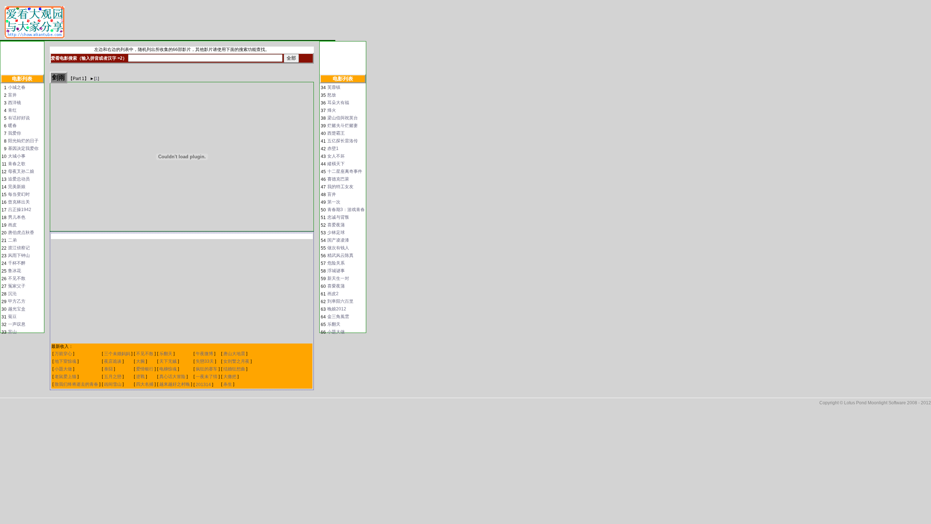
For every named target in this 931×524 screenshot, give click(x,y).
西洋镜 (14, 102)
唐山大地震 (234, 353)
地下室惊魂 (65, 361)
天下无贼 (168, 361)
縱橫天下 (336, 163)
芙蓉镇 (333, 87)
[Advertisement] (201, 22)
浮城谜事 (336, 270)
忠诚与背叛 (338, 217)
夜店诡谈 (112, 361)
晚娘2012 (336, 308)
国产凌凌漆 (338, 240)
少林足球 (336, 232)
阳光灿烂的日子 (23, 140)
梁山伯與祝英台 (342, 117)
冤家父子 (16, 286)
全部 (291, 58)
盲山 (12, 331)
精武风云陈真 (340, 255)
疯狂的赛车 (206, 369)
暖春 (12, 125)
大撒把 (229, 376)
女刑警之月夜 (236, 361)
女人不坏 (336, 156)
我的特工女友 (340, 186)
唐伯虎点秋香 (21, 232)
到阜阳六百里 (340, 301)
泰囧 (108, 369)
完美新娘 (16, 186)
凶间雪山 (112, 384)
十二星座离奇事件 (344, 171)
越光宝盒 (16, 308)
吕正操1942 (19, 209)
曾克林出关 (19, 202)
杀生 (227, 384)
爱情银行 (144, 369)
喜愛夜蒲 (336, 286)
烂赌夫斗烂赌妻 (342, 125)
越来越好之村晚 (174, 384)
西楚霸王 (336, 133)
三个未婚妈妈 (117, 353)
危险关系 (336, 263)
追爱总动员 (19, 179)
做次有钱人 (338, 247)
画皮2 (333, 293)
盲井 (12, 95)
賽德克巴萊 (338, 179)
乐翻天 (165, 353)
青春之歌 (16, 163)
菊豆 (12, 316)
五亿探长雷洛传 (342, 140)
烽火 (331, 110)
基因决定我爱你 (23, 148)
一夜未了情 (206, 376)
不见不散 (16, 278)
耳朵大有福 (338, 102)
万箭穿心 (63, 353)
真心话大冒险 (172, 376)
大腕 (140, 361)
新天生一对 (338, 278)
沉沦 (12, 293)
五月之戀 (112, 376)
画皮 (12, 224)
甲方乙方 (16, 301)
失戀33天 (205, 361)
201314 (203, 384)
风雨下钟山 (19, 255)
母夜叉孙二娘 (21, 171)
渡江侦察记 (19, 247)
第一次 (333, 202)
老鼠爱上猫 (65, 376)
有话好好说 (19, 117)
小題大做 (63, 369)
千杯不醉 (16, 263)
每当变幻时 (19, 194)
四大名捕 (144, 384)
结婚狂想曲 (234, 369)
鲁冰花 (14, 270)
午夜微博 (204, 353)
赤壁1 (333, 148)
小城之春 (16, 87)
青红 (12, 110)
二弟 (12, 240)
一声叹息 (16, 324)
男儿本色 (16, 217)
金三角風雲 (338, 316)
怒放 (331, 95)
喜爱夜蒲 (336, 224)
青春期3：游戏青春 (346, 209)
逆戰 (140, 376)
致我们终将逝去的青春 (76, 384)
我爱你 (14, 133)
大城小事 (16, 156)
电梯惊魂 (168, 369)
